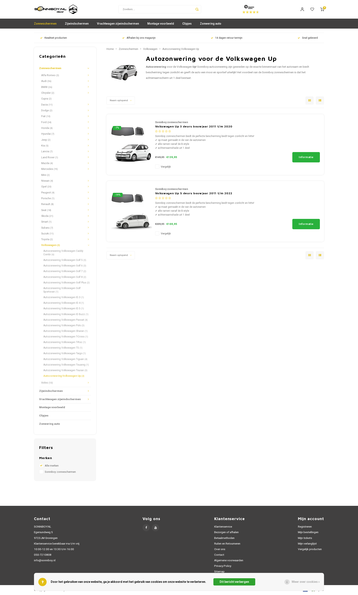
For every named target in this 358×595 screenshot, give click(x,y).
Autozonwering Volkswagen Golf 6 (64, 266)
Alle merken (52, 466)
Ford (46, 122)
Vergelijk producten (310, 549)
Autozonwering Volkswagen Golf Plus (66, 282)
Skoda (47, 216)
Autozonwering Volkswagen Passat (65, 320)
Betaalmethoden (224, 538)
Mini (45, 175)
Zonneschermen (45, 24)
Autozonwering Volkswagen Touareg (66, 365)
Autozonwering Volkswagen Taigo (64, 353)
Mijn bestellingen (308, 532)
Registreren (305, 527)
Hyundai (47, 134)
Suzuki (47, 233)
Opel (46, 186)
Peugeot (47, 192)
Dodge (46, 110)
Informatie (306, 157)
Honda (47, 128)
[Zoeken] (197, 9)
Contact (219, 555)
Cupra (46, 99)
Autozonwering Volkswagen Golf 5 (64, 260)
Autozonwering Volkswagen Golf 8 (64, 277)
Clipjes (187, 24)
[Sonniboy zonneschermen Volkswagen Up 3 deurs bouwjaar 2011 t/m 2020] (131, 144)
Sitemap (219, 572)
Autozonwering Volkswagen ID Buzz (65, 314)
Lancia (47, 151)
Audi (46, 81)
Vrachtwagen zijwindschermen (118, 24)
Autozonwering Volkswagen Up (63, 376)
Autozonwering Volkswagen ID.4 (63, 303)
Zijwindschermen (77, 24)
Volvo (47, 383)
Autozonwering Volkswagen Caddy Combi (63, 252)
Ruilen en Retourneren (227, 544)
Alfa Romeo (50, 75)
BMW (46, 87)
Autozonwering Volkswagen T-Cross (65, 336)
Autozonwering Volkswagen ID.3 (63, 297)
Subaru (47, 228)
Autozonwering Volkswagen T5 (62, 348)
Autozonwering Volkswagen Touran (65, 370)
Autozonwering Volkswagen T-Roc (64, 342)
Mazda (47, 163)
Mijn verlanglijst (307, 544)
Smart (46, 222)
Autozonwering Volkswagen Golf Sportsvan (62, 290)
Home (110, 49)
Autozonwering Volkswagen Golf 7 (64, 271)
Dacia (47, 105)
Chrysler (47, 93)
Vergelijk (166, 167)
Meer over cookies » (306, 582)
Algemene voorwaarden (228, 560)
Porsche (47, 198)
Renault (47, 204)
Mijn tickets (305, 538)
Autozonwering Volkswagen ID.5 (63, 308)
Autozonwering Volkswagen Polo (64, 325)
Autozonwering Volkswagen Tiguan (65, 359)
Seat (46, 210)
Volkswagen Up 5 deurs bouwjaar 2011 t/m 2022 (193, 193)
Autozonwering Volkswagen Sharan (65, 331)
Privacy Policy (222, 566)
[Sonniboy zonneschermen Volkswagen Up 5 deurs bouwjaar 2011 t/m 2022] (131, 211)
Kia (44, 146)
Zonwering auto (210, 24)
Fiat (45, 116)
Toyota (47, 239)
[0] (322, 9)
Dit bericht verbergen (234, 582)
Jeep (46, 140)
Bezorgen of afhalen (226, 532)
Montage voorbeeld (160, 24)
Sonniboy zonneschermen (60, 472)
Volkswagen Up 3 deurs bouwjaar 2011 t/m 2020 (193, 126)
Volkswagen (50, 245)
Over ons (219, 549)
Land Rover (49, 157)
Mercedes (49, 169)
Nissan (47, 181)
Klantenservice (223, 527)
